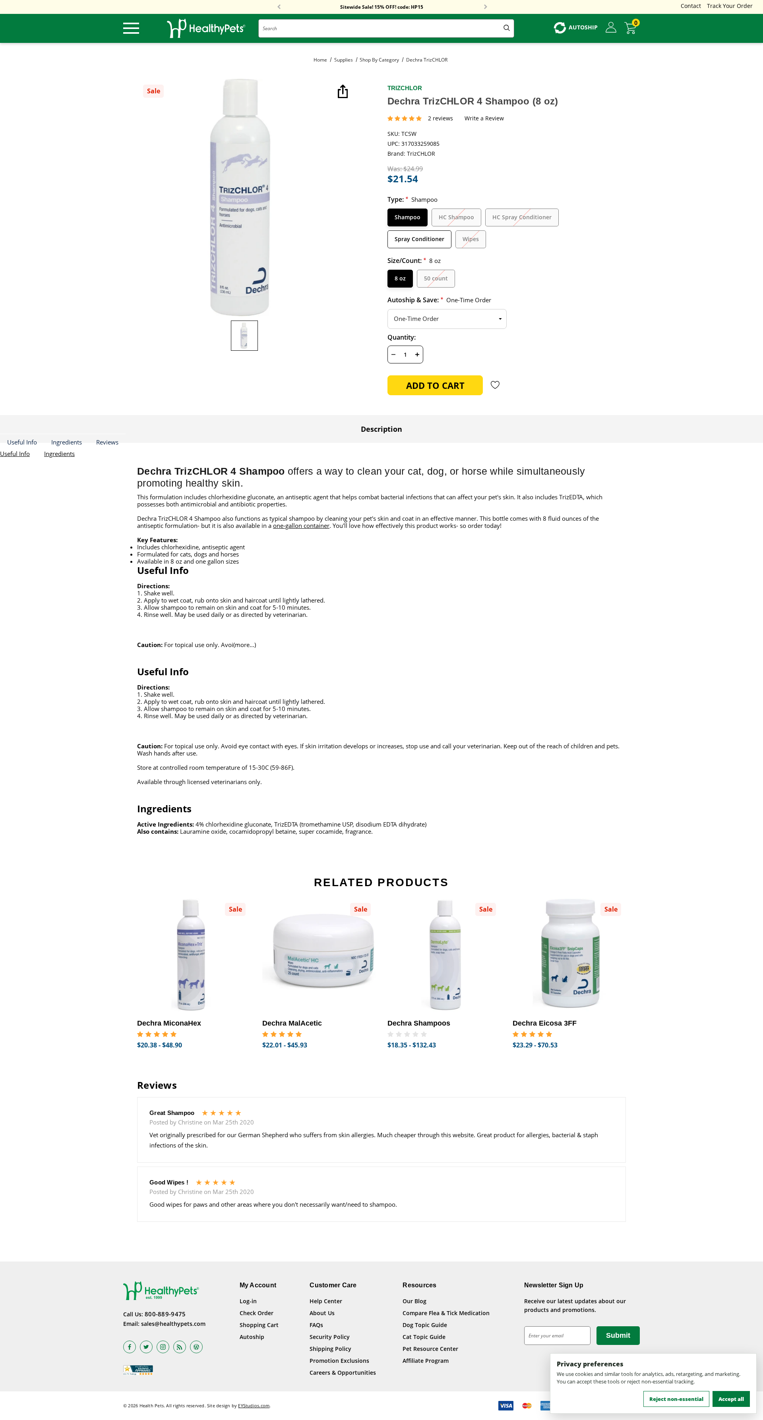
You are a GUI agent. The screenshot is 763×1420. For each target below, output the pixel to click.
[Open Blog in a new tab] (196, 1347)
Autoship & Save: (439, 300)
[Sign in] (611, 28)
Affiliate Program (426, 1360)
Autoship (252, 1337)
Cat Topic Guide (424, 1337)
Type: (412, 199)
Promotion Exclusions (339, 1360)
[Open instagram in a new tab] (163, 1347)
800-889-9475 (165, 1314)
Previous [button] (279, 7)
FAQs (316, 1325)
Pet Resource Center (430, 1348)
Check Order (256, 1313)
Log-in (248, 1301)
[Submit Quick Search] (507, 28)
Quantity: (401, 337)
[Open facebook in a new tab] (129, 1347)
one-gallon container (301, 525)
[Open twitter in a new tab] (146, 1347)
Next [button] (485, 7)
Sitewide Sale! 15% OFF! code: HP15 (381, 7)
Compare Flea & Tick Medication (446, 1313)
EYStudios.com (253, 1405)
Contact (691, 6)
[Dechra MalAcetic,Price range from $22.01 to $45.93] (319, 954)
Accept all (731, 1399)
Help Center (326, 1301)
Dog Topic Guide (425, 1325)
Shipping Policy (330, 1348)
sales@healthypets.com (173, 1323)
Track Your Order (730, 6)
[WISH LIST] (495, 384)
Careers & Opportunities (343, 1372)
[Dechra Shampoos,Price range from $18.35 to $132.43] (444, 954)
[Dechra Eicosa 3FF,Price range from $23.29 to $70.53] (569, 954)
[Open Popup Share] (342, 92)
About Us (322, 1313)
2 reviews (440, 118)
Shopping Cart (259, 1325)
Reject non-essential (676, 1399)
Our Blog (414, 1301)
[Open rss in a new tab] (179, 1347)
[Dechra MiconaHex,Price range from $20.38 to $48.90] (193, 954)
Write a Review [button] (484, 118)
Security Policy (330, 1337)
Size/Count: (414, 260)
